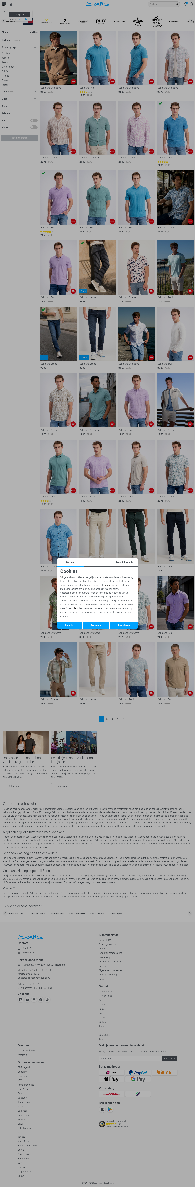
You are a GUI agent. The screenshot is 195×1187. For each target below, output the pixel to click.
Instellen (69, 625)
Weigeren (96, 625)
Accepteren (124, 625)
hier (75, 608)
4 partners (108, 585)
